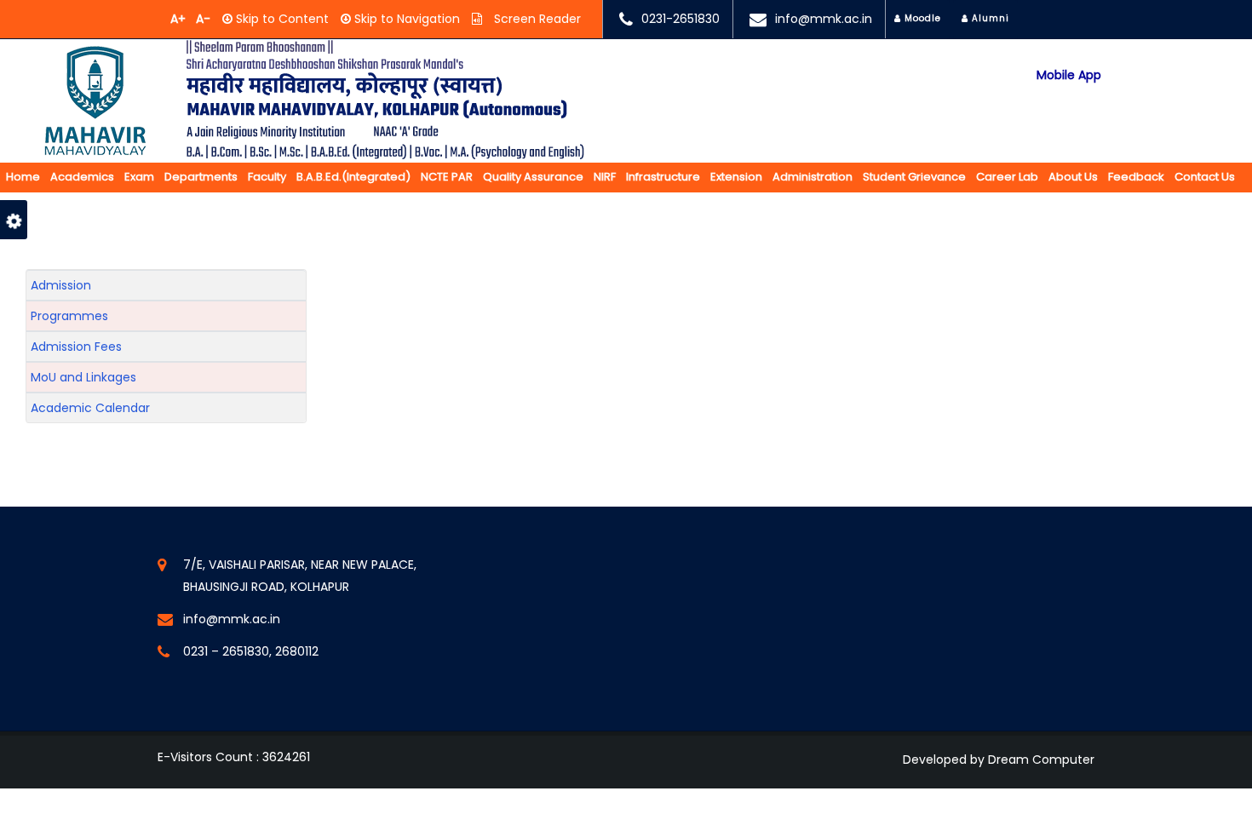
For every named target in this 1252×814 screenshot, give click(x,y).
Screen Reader (536, 18)
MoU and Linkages (83, 377)
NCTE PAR (447, 177)
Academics (82, 177)
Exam (139, 177)
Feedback (1136, 177)
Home (23, 177)
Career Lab (1007, 177)
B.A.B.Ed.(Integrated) (353, 177)
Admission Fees (76, 346)
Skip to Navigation (405, 18)
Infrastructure (663, 177)
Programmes (69, 315)
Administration (812, 177)
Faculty (267, 177)
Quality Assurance (533, 177)
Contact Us (1204, 177)
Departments (201, 177)
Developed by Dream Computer (998, 759)
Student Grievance (914, 177)
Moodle (921, 18)
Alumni (988, 18)
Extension (736, 177)
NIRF (605, 177)
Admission (61, 285)
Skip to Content (281, 18)
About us (1073, 177)
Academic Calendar (90, 407)
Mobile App (1069, 74)
